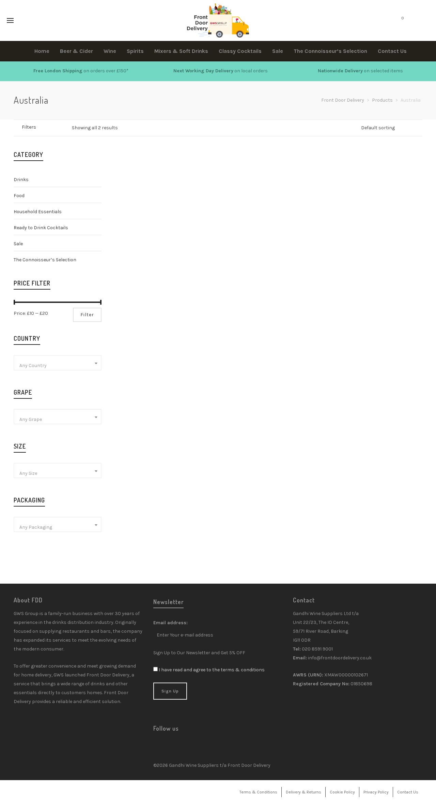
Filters (29, 127)
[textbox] (57, 366)
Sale (18, 244)
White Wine (131, 247)
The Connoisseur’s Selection (45, 260)
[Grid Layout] (64, 127)
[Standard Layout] (46, 127)
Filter (87, 315)
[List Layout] (55, 127)
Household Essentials (38, 212)
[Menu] (10, 21)
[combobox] (58, 362)
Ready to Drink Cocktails (41, 228)
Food (19, 196)
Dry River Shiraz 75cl (226, 230)
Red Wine (207, 238)
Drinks (21, 179)
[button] (134, 203)
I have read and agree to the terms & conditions (212, 670)
